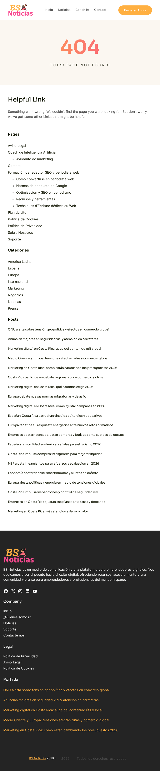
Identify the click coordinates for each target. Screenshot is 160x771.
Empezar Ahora (135, 10)
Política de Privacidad (25, 226)
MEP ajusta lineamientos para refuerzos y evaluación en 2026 (53, 463)
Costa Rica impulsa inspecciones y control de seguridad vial (53, 492)
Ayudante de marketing (34, 159)
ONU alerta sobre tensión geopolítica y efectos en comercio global (58, 329)
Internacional (18, 281)
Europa (13, 275)
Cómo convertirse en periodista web (45, 179)
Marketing (16, 288)
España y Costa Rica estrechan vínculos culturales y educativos (55, 416)
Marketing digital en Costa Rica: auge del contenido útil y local (54, 349)
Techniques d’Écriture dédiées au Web (46, 206)
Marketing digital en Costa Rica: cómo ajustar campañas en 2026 (56, 406)
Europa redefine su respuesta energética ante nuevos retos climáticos (61, 425)
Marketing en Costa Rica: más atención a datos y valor (48, 511)
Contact (14, 166)
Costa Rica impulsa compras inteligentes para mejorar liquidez (55, 454)
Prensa (13, 308)
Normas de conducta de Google (41, 186)
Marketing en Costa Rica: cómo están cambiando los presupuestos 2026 (62, 368)
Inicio (7, 611)
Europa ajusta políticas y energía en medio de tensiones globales (56, 482)
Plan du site (17, 212)
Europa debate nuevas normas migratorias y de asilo (47, 396)
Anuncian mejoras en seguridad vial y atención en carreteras (53, 339)
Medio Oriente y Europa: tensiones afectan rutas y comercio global (58, 358)
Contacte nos (14, 635)
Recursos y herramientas (35, 199)
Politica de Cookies (23, 219)
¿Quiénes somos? (17, 617)
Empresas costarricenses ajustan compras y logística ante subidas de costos (66, 435)
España (13, 268)
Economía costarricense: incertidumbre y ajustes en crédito (53, 473)
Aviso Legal (17, 146)
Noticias (14, 302)
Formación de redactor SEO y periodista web (43, 172)
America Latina (19, 261)
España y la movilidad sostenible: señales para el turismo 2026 (54, 444)
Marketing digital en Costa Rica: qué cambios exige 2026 (50, 387)
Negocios (15, 295)
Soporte (14, 239)
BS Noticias (37, 758)
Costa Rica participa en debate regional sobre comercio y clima (55, 377)
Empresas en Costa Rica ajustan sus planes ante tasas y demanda (56, 502)
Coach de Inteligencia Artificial (32, 152)
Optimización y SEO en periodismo (43, 192)
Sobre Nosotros (20, 232)
